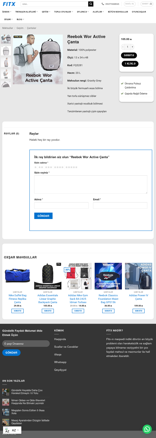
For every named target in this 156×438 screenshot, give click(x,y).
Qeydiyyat (60, 370)
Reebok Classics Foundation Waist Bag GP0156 (108, 299)
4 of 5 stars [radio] (58, 167)
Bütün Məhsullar (118, 11)
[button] (147, 4)
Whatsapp (60, 362)
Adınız (38, 199)
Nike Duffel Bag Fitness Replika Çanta (18, 299)
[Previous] (17, 59)
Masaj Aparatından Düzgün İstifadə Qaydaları (30, 422)
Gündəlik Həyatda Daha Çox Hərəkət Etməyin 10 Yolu (27, 392)
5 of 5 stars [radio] (71, 167)
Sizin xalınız (41, 162)
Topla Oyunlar (62, 11)
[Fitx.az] (9, 4)
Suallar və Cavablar (66, 346)
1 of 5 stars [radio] (35, 167)
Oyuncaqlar (139, 11)
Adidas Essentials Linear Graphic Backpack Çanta (47, 299)
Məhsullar (7, 28)
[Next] (58, 59)
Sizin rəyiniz (42, 172)
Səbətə (129, 55)
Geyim (45, 11)
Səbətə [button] (17, 311)
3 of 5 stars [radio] (48, 167)
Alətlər (97, 11)
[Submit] (90, 4)
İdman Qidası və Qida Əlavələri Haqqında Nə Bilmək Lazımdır (28, 402)
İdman (5, 11)
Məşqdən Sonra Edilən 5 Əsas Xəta (27, 412)
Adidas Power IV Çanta (138, 297)
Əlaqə (57, 354)
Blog (19, 19)
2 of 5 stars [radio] (40, 167)
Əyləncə (82, 11)
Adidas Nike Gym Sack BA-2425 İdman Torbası (78, 299)
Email (97, 199)
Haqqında (60, 339)
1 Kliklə (130, 63)
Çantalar (31, 28)
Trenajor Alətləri (25, 11)
